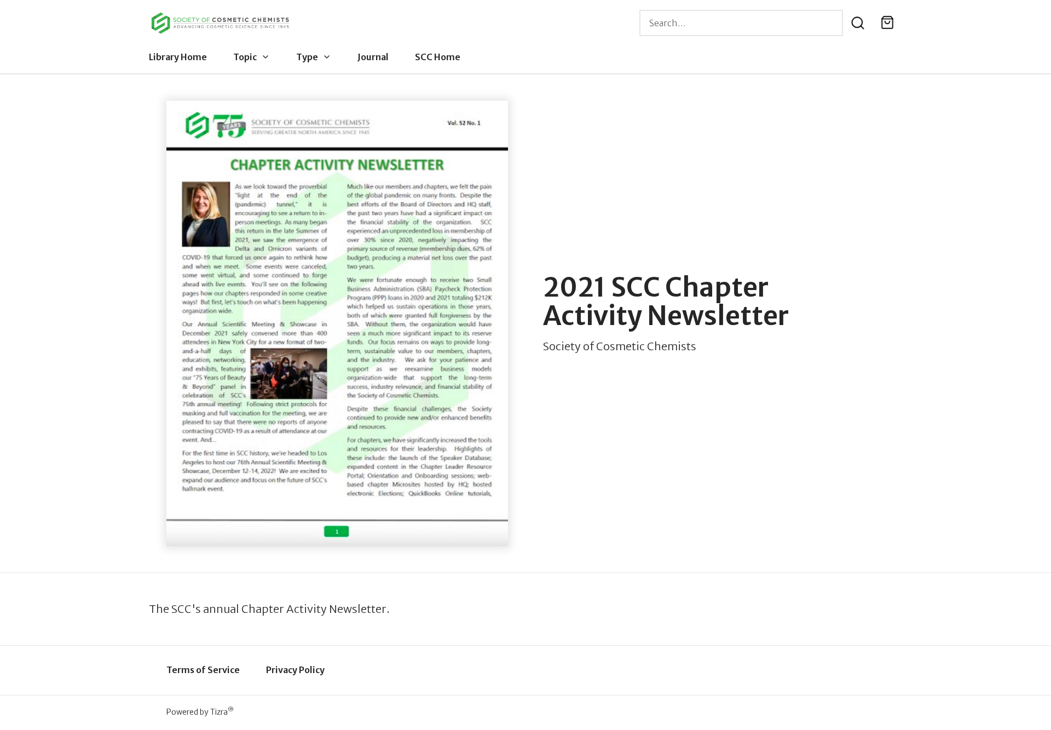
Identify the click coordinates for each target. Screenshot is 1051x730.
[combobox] (741, 23)
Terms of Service (203, 669)
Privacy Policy (295, 669)
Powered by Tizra (200, 711)
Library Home (178, 56)
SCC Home (437, 56)
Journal (373, 56)
